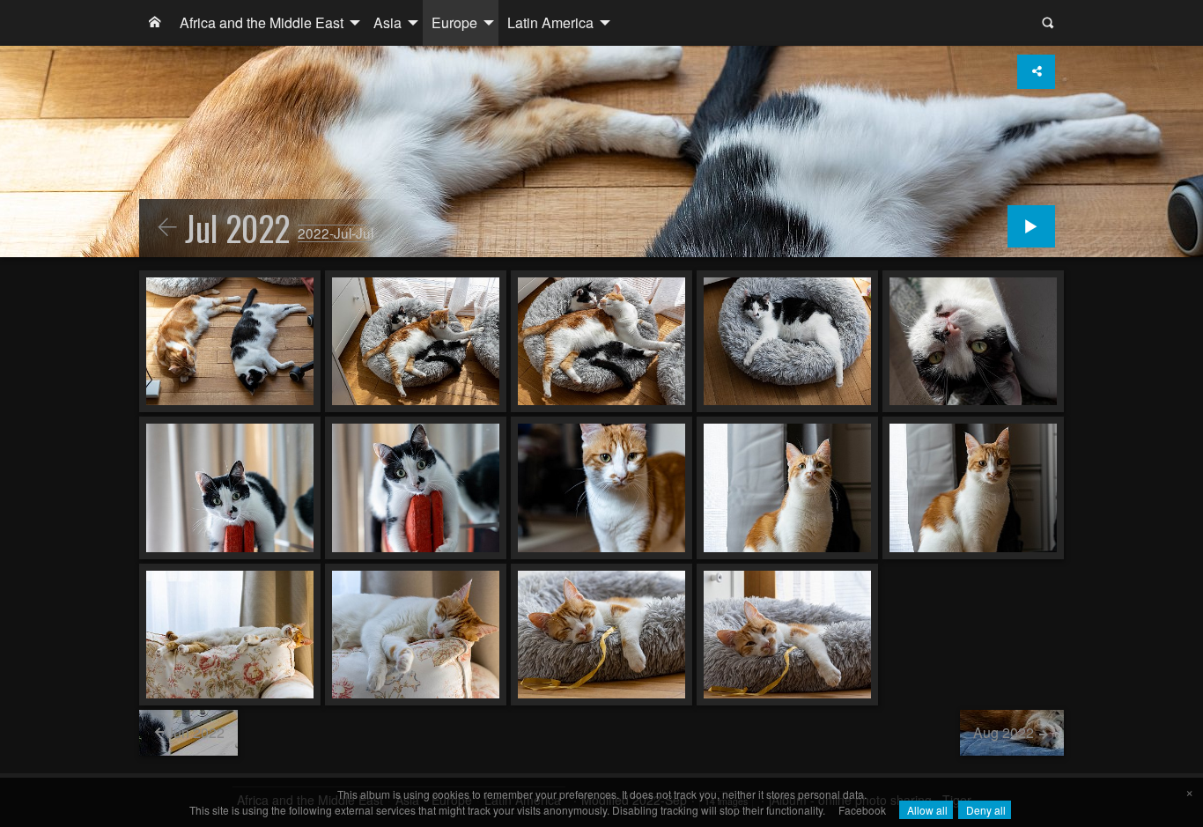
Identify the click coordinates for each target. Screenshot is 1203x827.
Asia (387, 22)
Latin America (550, 22)
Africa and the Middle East (261, 22)
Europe (454, 22)
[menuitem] (155, 23)
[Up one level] (167, 228)
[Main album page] (155, 23)
